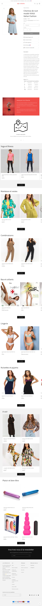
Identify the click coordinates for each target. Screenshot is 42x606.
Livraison (13, 577)
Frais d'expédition (30, 20)
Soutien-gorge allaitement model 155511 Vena (28, 351)
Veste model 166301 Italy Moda (6, 219)
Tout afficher (21, 185)
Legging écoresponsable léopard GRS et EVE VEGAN (29, 174)
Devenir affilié (14, 586)
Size (24, 23)
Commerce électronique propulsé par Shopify (24, 603)
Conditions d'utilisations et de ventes (15, 581)
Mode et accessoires (24, 567)
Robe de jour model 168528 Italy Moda (28, 468)
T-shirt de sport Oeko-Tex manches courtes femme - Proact (9, 175)
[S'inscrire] (29, 555)
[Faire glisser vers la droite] (23, 140)
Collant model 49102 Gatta (25, 307)
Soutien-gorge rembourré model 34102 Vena (8, 351)
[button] (2, 4)
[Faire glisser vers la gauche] (19, 140)
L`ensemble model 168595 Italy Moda (9, 468)
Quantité (25, 27)
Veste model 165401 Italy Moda (25, 219)
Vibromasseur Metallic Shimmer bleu (27, 507)
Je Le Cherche (16, 603)
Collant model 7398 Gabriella (6, 307)
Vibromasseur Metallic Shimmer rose (9, 507)
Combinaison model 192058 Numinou (7, 263)
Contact (13, 584)
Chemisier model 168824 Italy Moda (27, 438)
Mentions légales (15, 567)
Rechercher (23, 565)
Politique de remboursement (14, 574)
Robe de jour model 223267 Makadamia (9, 438)
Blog (12, 565)
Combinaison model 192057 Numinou (26, 263)
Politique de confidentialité (14, 571)
